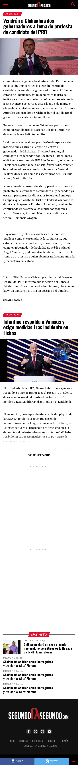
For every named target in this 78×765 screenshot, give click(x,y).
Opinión (64, 741)
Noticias (23, 741)
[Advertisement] (39, 507)
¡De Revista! (37, 741)
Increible (52, 741)
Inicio (12, 741)
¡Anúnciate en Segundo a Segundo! (41, 745)
